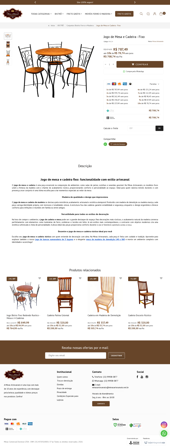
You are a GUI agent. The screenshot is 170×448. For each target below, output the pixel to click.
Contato (101, 404)
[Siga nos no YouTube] (142, 377)
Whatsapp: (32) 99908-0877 (106, 381)
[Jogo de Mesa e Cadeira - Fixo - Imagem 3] (8, 53)
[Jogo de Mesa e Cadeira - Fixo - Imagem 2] (8, 44)
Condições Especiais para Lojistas (67, 398)
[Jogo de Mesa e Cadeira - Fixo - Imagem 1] (8, 36)
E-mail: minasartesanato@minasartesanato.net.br (110, 386)
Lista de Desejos (119, 144)
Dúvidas (60, 384)
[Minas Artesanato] (13, 13)
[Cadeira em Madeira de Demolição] (105, 304)
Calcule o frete (111, 128)
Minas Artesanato (157, 41)
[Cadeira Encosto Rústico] (145, 304)
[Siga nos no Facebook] (137, 377)
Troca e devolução (65, 380)
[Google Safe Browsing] (135, 425)
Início (53, 25)
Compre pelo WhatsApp (135, 71)
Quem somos (62, 377)
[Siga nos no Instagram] (147, 377)
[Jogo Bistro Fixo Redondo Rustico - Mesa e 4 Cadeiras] (24, 304)
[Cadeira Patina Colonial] (64, 304)
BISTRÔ (61, 25)
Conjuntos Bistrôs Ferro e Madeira (80, 25)
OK (159, 128)
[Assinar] (116, 355)
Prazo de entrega (64, 388)
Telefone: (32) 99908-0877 (105, 377)
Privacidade (62, 392)
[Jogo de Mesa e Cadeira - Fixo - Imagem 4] (8, 62)
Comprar (142, 64)
